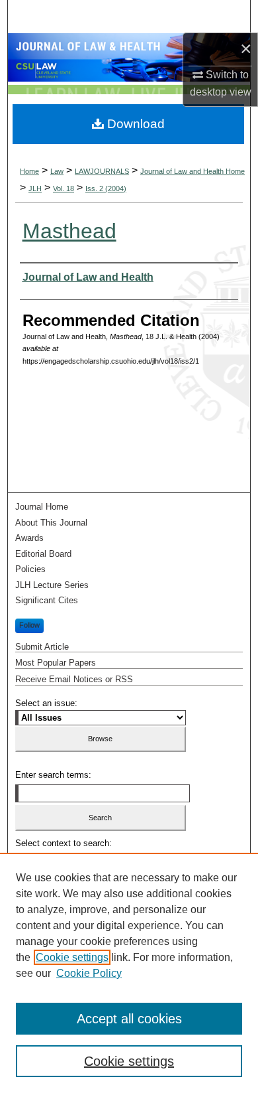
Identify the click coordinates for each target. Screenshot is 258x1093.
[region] (129, 973)
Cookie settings (72, 957)
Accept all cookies (129, 1018)
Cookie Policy (89, 973)
